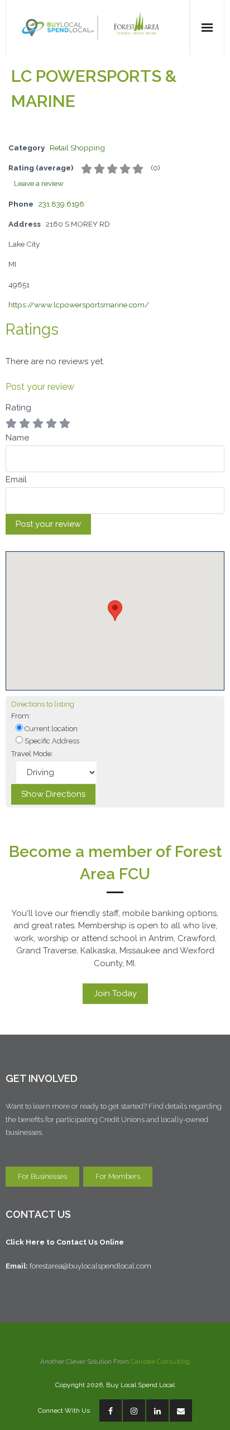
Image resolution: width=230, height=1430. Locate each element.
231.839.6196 (61, 203)
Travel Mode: (32, 754)
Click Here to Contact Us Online (65, 1242)
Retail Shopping (77, 147)
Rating (18, 408)
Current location (50, 728)
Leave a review (39, 183)
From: (21, 716)
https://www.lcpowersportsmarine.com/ (78, 304)
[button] (115, 610)
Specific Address (51, 741)
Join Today (115, 993)
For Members (117, 1176)
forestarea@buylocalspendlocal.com (92, 1266)
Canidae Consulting (160, 1361)
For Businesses (42, 1176)
